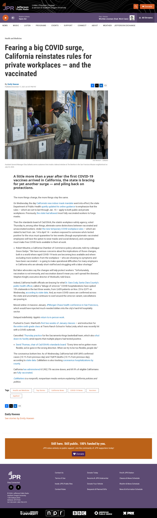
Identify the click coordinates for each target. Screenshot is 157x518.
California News (58, 390)
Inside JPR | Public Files (64, 484)
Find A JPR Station (127, 473)
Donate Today (92, 473)
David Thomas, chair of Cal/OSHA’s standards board (41, 344)
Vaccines (92, 390)
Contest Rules (60, 489)
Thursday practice (33, 335)
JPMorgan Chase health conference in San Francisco (72, 305)
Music (16, 26)
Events (55, 26)
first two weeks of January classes (58, 323)
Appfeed (16, 396)
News (5, 26)
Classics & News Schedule (130, 478)
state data (31, 360)
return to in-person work (52, 317)
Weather (107, 26)
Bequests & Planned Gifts (97, 489)
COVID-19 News (76, 390)
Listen (27, 26)
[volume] (13, 18)
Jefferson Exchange (124, 26)
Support (68, 26)
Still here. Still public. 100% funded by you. (78, 443)
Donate (148, 6)
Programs (41, 26)
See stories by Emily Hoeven (19, 418)
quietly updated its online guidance (58, 206)
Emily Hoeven (13, 84)
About (95, 26)
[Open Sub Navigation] (10, 26)
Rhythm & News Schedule (129, 484)
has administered (31, 369)
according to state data (37, 292)
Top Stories (40, 390)
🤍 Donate (78, 453)
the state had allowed (47, 213)
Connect (82, 26)
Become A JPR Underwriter (97, 478)
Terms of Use (60, 478)
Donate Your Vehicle (95, 484)
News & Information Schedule (131, 489)
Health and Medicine (13, 38)
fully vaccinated (24, 372)
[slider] (16, 17)
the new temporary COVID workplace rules (62, 229)
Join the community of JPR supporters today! (94, 448)
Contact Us (59, 473)
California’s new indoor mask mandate (55, 203)
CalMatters (18, 378)
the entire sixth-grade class (26, 326)
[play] (5, 17)
